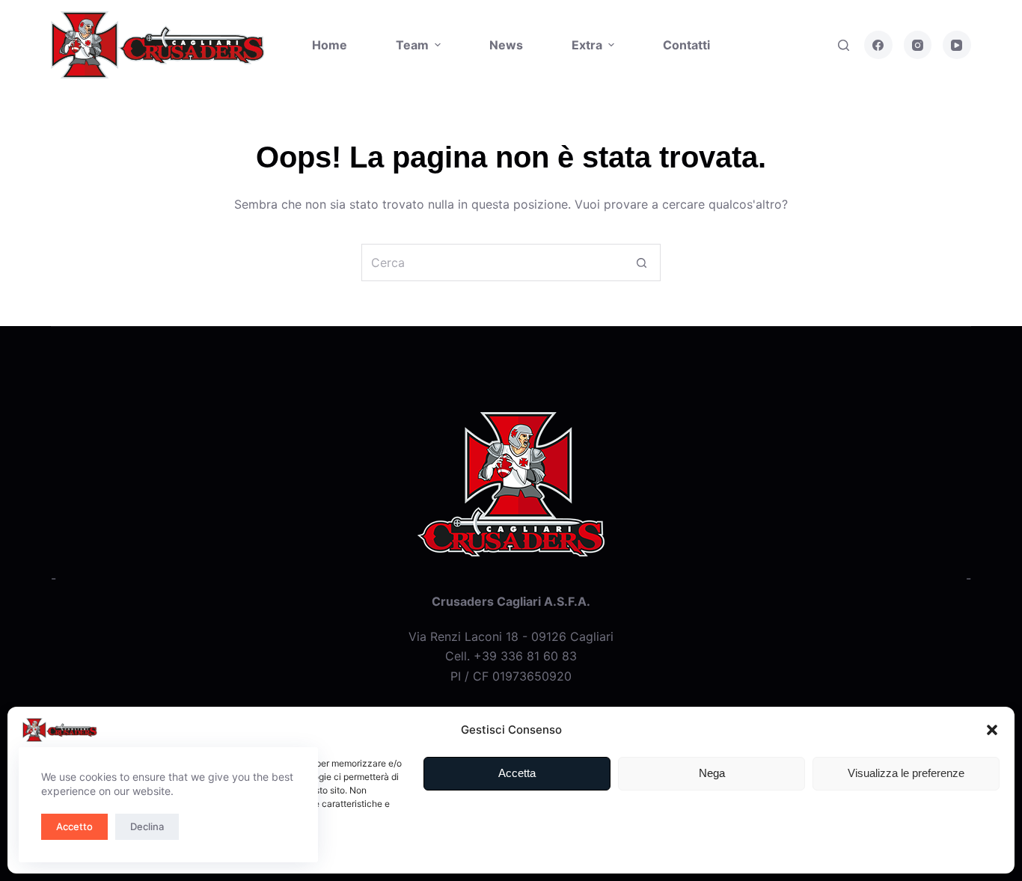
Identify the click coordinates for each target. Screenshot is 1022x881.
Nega (712, 773)
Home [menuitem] (329, 44)
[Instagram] (918, 45)
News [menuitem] (506, 44)
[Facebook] (878, 45)
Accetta (517, 773)
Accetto (74, 826)
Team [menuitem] (412, 44)
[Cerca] (843, 45)
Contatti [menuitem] (686, 44)
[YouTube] (957, 45)
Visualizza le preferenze (906, 773)
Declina (147, 826)
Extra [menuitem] (587, 44)
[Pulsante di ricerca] (642, 262)
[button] (992, 729)
